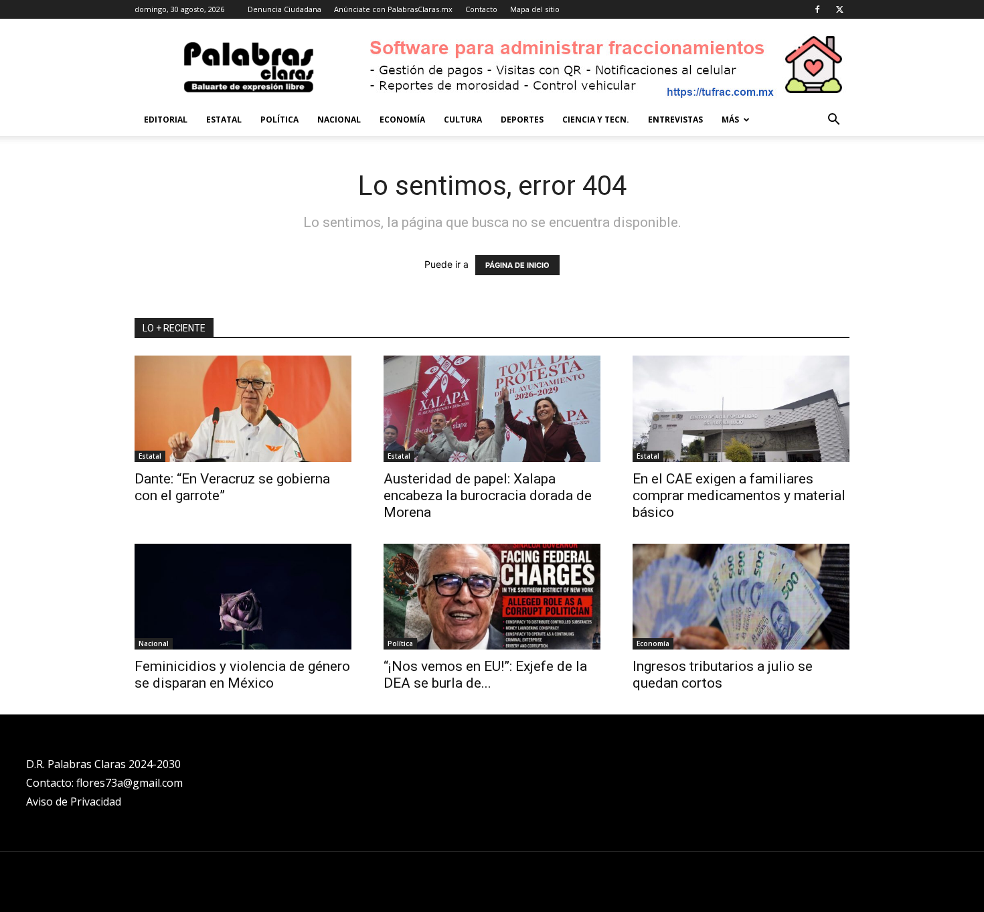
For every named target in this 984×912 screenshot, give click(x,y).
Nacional (339, 119)
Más (730, 119)
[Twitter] (839, 9)
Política (279, 119)
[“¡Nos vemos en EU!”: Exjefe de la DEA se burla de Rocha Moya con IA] (492, 597)
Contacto (481, 9)
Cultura (463, 119)
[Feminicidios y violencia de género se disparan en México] (243, 597)
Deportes (522, 119)
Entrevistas (675, 119)
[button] (833, 121)
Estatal (224, 119)
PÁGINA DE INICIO (517, 265)
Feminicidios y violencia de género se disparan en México (242, 674)
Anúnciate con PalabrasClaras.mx (393, 9)
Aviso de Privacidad (73, 801)
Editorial (165, 119)
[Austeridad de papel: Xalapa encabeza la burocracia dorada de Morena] (492, 409)
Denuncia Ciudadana (284, 9)
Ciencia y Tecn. (595, 119)
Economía (402, 119)
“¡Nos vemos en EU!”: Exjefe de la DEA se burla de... (485, 674)
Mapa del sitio (535, 9)
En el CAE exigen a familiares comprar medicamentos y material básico (739, 495)
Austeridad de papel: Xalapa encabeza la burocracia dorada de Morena (488, 495)
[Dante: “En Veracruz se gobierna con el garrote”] (243, 409)
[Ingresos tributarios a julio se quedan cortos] (741, 597)
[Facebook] (817, 9)
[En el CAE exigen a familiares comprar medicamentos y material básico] (741, 409)
